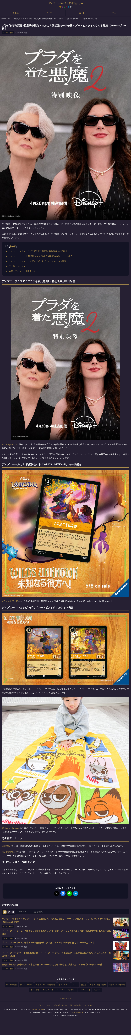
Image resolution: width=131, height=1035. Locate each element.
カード (82, 13)
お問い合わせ (78, 1005)
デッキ (49, 13)
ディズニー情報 (8, 33)
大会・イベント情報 (117, 985)
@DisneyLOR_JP (10, 601)
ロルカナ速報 (11, 985)
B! (76, 893)
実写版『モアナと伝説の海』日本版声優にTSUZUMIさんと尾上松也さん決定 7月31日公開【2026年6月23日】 (52, 964)
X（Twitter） (89, 1005)
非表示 (13, 246)
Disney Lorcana (38, 1009)
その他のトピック (17, 266)
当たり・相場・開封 (98, 985)
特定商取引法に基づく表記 (63, 1005)
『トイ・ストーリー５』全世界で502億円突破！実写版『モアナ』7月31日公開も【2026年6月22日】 (48, 943)
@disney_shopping (11, 828)
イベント (114, 13)
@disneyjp (7, 846)
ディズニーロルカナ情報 (45, 985)
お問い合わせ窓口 (78, 1012)
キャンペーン (64, 985)
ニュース (97, 990)
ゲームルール (48, 990)
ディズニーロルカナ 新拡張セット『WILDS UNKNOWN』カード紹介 (41, 256)
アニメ (75, 985)
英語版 (83, 985)
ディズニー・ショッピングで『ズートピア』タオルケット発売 (37, 261)
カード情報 (34, 990)
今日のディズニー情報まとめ (22, 271)
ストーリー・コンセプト (66, 990)
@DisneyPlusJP (9, 444)
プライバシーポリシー (45, 1005)
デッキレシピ (84, 990)
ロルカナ (16, 13)
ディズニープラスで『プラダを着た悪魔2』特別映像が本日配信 (38, 251)
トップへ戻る (66, 998)
